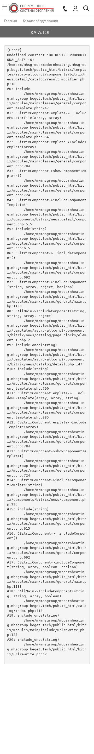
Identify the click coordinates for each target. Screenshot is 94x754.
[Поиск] (86, 8)
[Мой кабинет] (75, 8)
